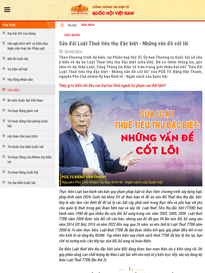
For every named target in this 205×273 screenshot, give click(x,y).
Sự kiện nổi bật (17, 69)
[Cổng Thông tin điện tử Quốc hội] (62, 24)
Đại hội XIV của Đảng (21, 33)
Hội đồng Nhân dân (20, 79)
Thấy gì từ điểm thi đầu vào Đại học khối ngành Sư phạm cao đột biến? (112, 85)
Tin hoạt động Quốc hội (22, 172)
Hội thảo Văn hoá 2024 (22, 136)
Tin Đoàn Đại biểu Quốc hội (25, 146)
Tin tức (8, 25)
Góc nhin (87, 25)
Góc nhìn (13, 89)
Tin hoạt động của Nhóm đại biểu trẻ (29, 159)
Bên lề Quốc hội (17, 58)
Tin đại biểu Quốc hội (21, 182)
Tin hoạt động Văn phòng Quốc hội (27, 123)
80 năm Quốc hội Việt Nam (25, 100)
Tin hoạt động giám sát (22, 110)
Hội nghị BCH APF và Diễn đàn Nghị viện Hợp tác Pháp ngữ (27, 46)
